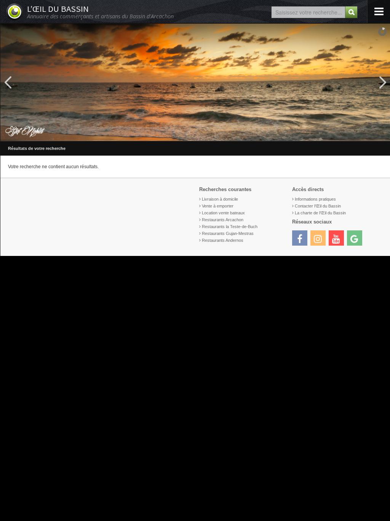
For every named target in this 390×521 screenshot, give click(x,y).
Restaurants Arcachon (222, 219)
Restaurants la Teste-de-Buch (229, 226)
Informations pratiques (315, 199)
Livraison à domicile (220, 199)
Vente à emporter (217, 206)
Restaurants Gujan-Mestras (228, 233)
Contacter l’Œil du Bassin (318, 206)
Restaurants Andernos (222, 240)
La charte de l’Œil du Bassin (320, 213)
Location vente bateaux (223, 213)
